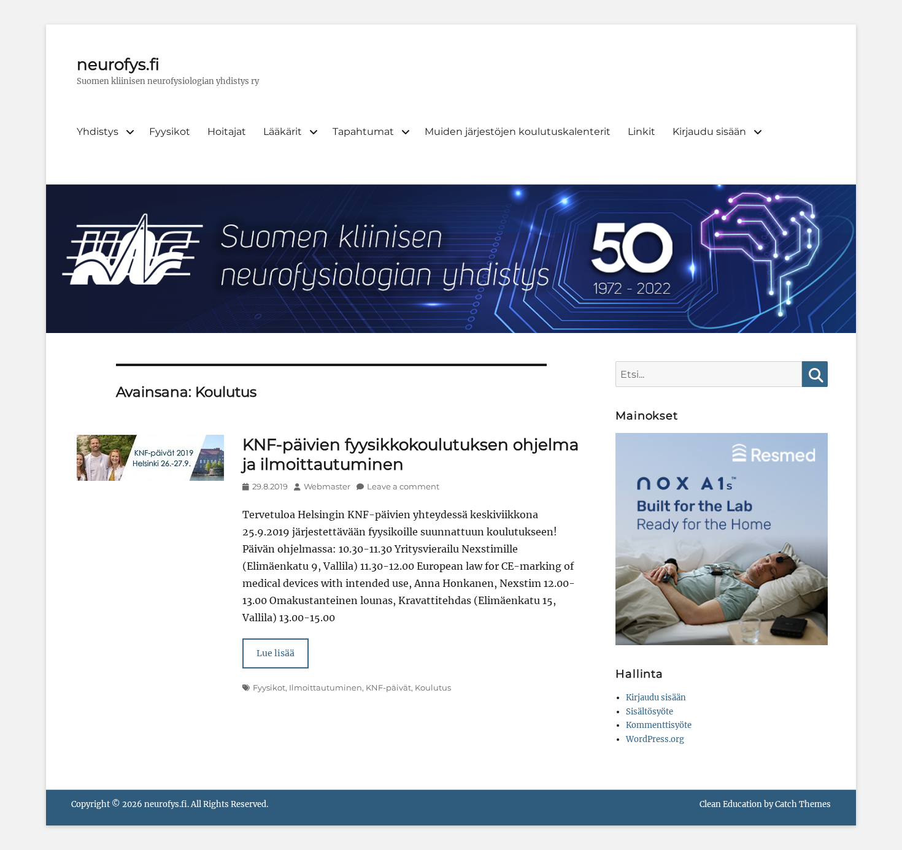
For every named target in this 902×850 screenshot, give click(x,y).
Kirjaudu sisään (709, 131)
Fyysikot (169, 131)
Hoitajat (226, 131)
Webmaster (327, 486)
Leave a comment (403, 486)
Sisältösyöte (649, 711)
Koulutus (433, 687)
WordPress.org (655, 739)
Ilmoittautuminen (325, 687)
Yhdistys (97, 131)
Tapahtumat (363, 131)
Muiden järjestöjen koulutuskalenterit (518, 131)
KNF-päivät (388, 687)
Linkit (641, 131)
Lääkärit (282, 131)
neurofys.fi (118, 64)
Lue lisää (275, 653)
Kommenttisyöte (659, 725)
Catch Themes (803, 804)
